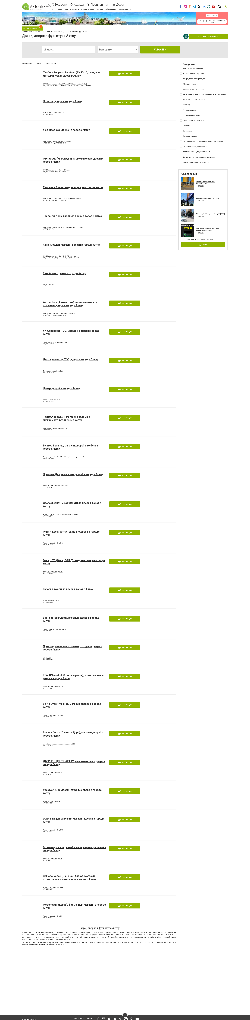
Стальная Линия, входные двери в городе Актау (73, 187)
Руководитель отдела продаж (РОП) (210, 214)
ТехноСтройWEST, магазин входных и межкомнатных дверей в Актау (66, 418)
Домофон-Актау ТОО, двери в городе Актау (70, 359)
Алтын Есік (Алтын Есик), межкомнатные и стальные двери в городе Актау (70, 304)
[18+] (33, 6)
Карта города (125, 9)
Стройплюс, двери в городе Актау (64, 273)
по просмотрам (50, 63)
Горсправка (57, 9)
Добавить (203, 245)
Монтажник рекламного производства (205, 182)
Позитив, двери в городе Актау (62, 101)
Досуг (120, 4)
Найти (161, 49)
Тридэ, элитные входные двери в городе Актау (72, 216)
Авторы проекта (72, 9)
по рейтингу (39, 63)
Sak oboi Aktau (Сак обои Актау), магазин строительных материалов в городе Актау (69, 877)
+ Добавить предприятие (208, 36)
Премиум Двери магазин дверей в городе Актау (73, 474)
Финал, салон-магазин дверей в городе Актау (71, 244)
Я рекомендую (126, 73)
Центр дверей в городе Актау (61, 388)
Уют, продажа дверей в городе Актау (66, 129)
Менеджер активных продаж (207, 198)
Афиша (79, 4)
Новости (61, 4)
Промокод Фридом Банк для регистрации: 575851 (207, 229)
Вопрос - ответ (87, 9)
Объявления (110, 9)
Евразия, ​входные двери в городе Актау (68, 589)
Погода (100, 9)
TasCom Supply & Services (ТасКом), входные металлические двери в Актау (71, 74)
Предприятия (99, 4)
